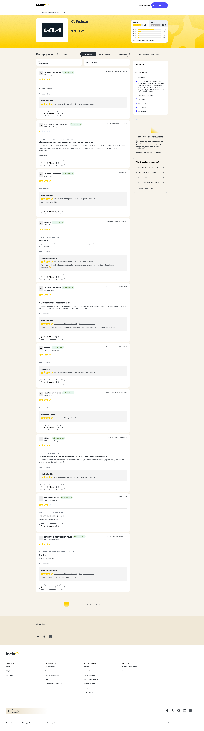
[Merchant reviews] (52, 30)
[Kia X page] (43, 636)
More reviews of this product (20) (65, 261)
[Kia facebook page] (37, 636)
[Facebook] (167, 711)
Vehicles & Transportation (50, 12)
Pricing (86, 688)
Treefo (47, 679)
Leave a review (50, 666)
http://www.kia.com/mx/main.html (82, 25)
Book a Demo (88, 692)
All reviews (88, 54)
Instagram (142, 111)
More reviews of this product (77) (65, 324)
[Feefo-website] (42, 5)
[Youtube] (178, 711)
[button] (59, 62)
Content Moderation (129, 666)
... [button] (81, 604)
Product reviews (121, 54)
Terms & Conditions (13, 723)
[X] (172, 711)
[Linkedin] (184, 711)
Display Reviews (89, 675)
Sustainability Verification (53, 683)
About (8, 666)
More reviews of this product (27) (65, 104)
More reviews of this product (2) (65, 418)
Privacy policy (27, 723)
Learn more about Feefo (145, 188)
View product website (86, 104)
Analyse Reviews (89, 683)
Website (141, 99)
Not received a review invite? (150, 55)
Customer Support (145, 95)
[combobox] (59, 62)
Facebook (142, 103)
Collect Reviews (89, 671)
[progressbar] (146, 29)
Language (15, 710)
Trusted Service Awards (53, 675)
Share (51, 113)
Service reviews (104, 54)
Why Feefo (9, 671)
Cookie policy (52, 723)
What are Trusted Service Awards (149, 153)
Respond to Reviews (91, 679)
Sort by (40, 61)
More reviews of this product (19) (65, 574)
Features (86, 666)
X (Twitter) (142, 107)
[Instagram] (190, 711)
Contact (125, 671)
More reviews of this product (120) (66, 199)
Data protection (39, 723)
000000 (141, 77)
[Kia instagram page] (50, 636)
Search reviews (144, 5)
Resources (9, 675)
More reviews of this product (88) (65, 372)
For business (158, 5)
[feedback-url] (45, 79)
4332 (89, 604)
